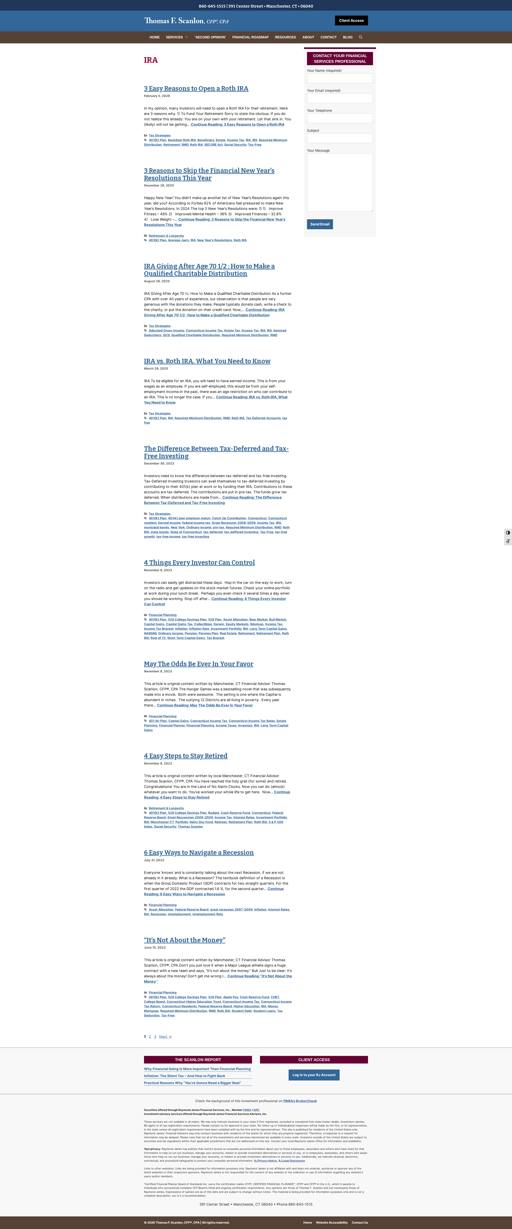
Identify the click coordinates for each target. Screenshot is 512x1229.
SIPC (256, 1109)
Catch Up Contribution (229, 518)
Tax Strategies (160, 135)
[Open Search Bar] (361, 37)
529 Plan (215, 619)
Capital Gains (154, 624)
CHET (275, 997)
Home (155, 37)
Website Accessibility (332, 1222)
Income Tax (235, 140)
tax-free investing (195, 536)
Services (174, 37)
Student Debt (242, 1011)
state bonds (160, 532)
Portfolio (181, 822)
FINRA (247, 1109)
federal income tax (196, 523)
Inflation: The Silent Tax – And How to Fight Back (184, 1076)
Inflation (181, 629)
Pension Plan (208, 633)
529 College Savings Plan (187, 619)
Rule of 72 (158, 638)
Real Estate (228, 633)
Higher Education (247, 1006)
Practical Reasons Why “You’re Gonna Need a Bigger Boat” (192, 1083)
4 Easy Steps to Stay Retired (186, 756)
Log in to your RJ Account (314, 1075)
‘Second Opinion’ (210, 37)
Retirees (221, 822)
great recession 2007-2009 (231, 909)
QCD (166, 335)
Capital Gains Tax (179, 624)
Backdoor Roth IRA (182, 140)
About (308, 37)
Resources (285, 37)
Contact (329, 37)
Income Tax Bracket (159, 629)
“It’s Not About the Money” (184, 940)
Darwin (219, 624)
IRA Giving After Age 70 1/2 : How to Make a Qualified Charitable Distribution (209, 269)
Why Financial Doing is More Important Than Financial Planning (197, 1069)
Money (273, 1006)
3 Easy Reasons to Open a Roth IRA (196, 88)
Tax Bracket (215, 638)
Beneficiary (205, 140)
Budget (213, 813)
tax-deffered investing (241, 532)
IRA (248, 140)
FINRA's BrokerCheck (300, 1101)
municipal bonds (156, 527)
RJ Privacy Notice (265, 1160)
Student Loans (264, 1011)
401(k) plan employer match (189, 518)
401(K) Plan (157, 140)
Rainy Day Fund (201, 822)
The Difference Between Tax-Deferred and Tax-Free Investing (216, 452)
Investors (245, 725)
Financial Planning (163, 615)
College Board (154, 1002)
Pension (191, 633)
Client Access (351, 20)
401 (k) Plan (158, 721)
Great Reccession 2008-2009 (190, 817)
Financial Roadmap (250, 37)
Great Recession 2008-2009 (234, 523)
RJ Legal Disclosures (292, 1160)
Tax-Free (254, 145)
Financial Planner (172, 725)
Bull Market (277, 619)
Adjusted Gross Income (166, 330)
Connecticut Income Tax (204, 330)
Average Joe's (178, 240)
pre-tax (218, 527)
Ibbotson (257, 624)
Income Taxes (226, 725)
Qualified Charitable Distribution (195, 335)
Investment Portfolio (226, 629)
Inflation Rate (199, 629)
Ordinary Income (198, 527)
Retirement (171, 145)
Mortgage (151, 1011)
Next (165, 1037)
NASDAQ (150, 633)
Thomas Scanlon (190, 826)
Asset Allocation (235, 619)
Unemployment (179, 914)
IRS (254, 140)
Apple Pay (230, 997)
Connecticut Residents (179, 1006)
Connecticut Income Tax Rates (252, 721)
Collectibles (203, 624)
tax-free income (168, 536)
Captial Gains (178, 721)
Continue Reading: (237, 124)
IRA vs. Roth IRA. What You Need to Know (207, 361)
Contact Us (360, 1222)
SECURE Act (213, 145)
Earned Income (169, 523)
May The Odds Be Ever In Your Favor (198, 664)
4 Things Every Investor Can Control (199, 562)
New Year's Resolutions (214, 240)
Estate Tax (232, 330)
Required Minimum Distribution (245, 335)
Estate (220, 140)
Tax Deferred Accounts (263, 418)
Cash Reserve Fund (235, 813)
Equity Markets (237, 624)
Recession (158, 914)
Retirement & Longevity (166, 236)
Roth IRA (196, 145)
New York (178, 527)
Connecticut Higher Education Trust (194, 1002)
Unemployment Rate (207, 914)
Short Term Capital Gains (186, 638)
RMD (185, 145)
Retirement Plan (268, 633)
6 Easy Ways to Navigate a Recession (199, 852)
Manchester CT (162, 822)
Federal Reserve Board (192, 909)
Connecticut (257, 518)
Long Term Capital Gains (268, 629)
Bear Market (258, 619)
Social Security (235, 145)
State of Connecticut (186, 532)
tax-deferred (213, 532)
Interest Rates (244, 817)
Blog (348, 37)
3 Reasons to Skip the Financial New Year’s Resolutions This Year (209, 174)
